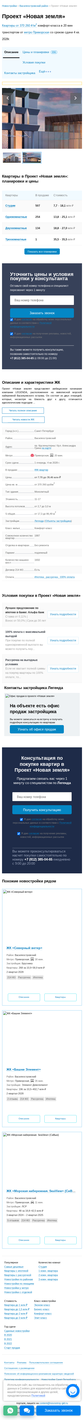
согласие (27, 319)
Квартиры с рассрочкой (17, 1275)
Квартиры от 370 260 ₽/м (19, 25)
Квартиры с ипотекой (16, 1270)
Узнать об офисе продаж (37, 729)
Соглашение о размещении (19, 1368)
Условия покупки (34, 62)
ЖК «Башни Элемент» (23, 1069)
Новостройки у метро (16, 1288)
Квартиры (60, 997)
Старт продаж (12, 1347)
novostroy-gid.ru (34, 1408)
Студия (43, 1266)
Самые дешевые (14, 1266)
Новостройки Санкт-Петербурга (58, 1379)
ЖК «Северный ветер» (24, 948)
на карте (46, 448)
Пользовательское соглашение (46, 1362)
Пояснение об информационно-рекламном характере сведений (39, 1374)
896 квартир (41, 470)
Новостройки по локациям (19, 1283)
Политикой (38, 1395)
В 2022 (8, 1343)
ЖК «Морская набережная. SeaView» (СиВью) (42, 1191)
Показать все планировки (42, 251)
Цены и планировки (39, 52)
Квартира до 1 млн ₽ (16, 1305)
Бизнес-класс (42, 1309)
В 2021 (8, 1339)
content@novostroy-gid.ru (53, 1403)
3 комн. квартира (48, 1279)
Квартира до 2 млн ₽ (16, 1313)
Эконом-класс (42, 1305)
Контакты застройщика (19, 73)
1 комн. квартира (48, 1270)
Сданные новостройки (17, 1331)
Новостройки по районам (18, 1279)
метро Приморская (36, 32)
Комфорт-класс (43, 1313)
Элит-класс (40, 1317)
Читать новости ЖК (23, 419)
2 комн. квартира (48, 1275)
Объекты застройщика (58, 521)
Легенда (39, 521)
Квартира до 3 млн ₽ (16, 1317)
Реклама (21, 1362)
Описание (24, 997)
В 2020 (8, 1335)
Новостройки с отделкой (18, 1292)
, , (54, 577)
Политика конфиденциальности (21, 1379)
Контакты (9, 1362)
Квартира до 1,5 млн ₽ (17, 1309)
